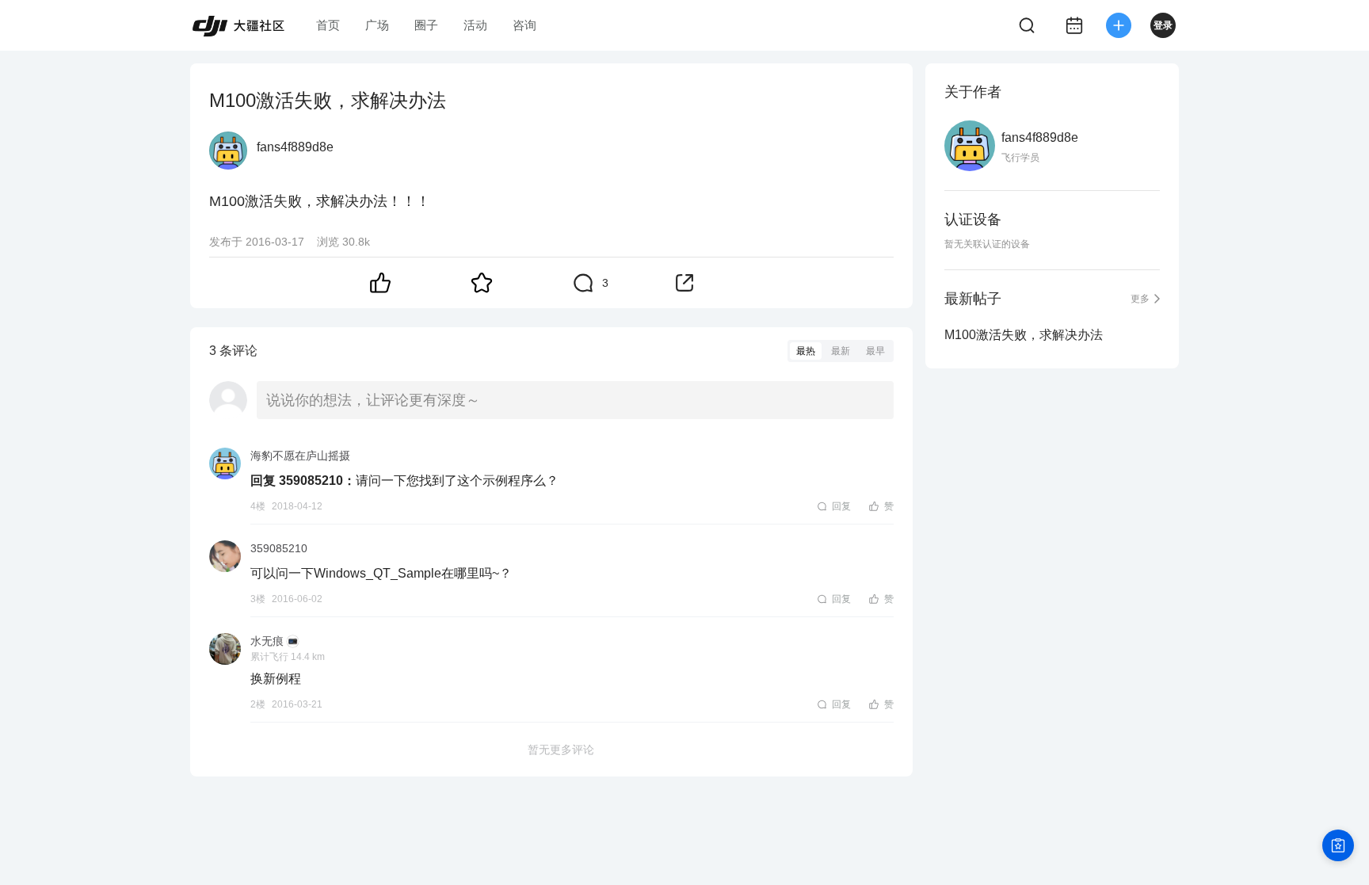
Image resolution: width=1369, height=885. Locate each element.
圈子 (426, 25)
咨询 (524, 25)
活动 (475, 25)
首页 (328, 25)
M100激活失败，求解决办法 (1023, 334)
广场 (377, 25)
